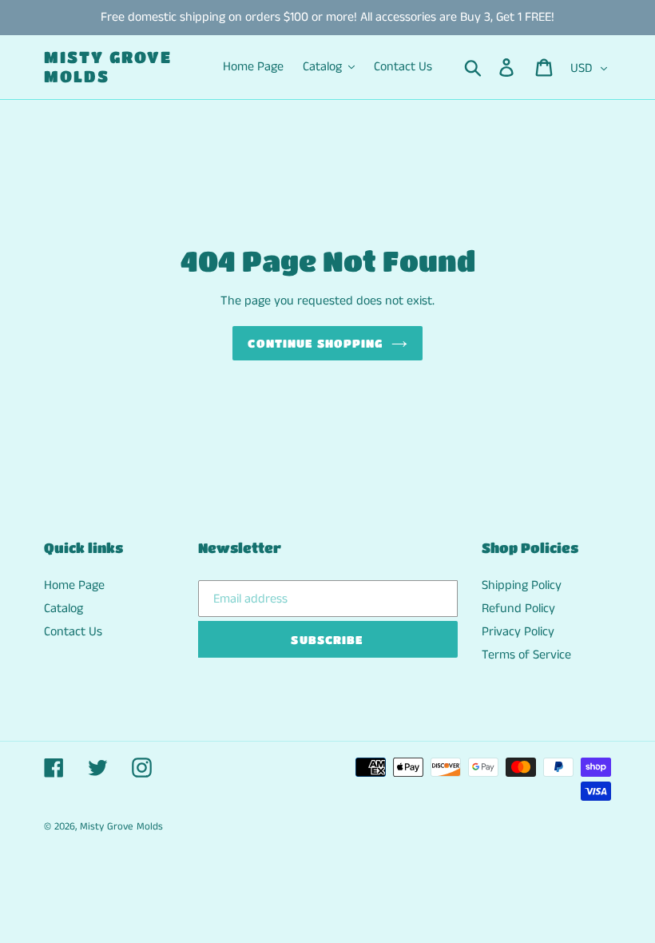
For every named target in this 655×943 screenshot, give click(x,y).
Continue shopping (315, 342)
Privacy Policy (518, 632)
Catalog (63, 608)
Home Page (74, 585)
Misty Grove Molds (108, 67)
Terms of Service (526, 655)
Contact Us (73, 632)
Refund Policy (518, 608)
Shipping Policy (522, 585)
